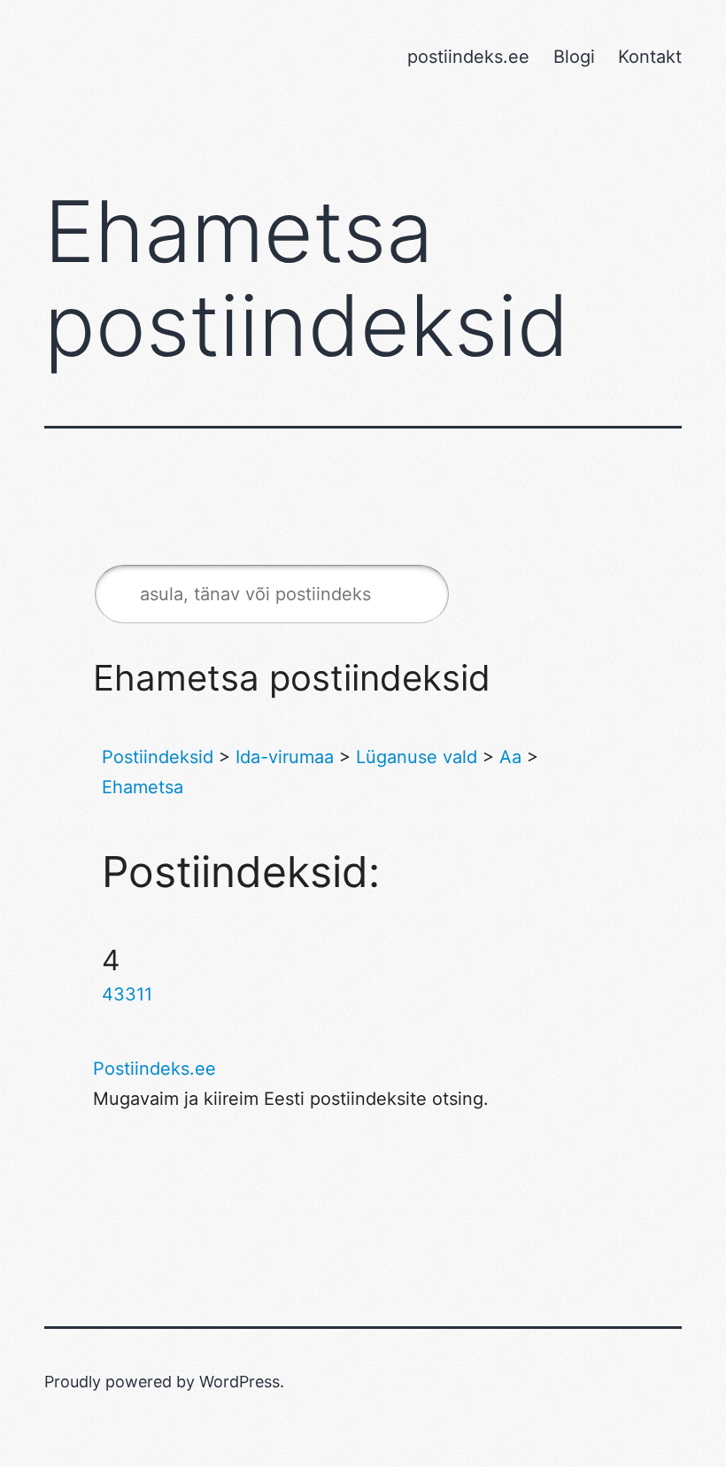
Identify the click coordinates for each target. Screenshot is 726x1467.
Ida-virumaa (285, 757)
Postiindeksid (157, 757)
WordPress (239, 1381)
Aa (510, 757)
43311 (127, 994)
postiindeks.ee (468, 56)
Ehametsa (142, 787)
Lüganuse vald (416, 757)
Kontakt (650, 56)
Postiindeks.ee (154, 1068)
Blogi (574, 56)
